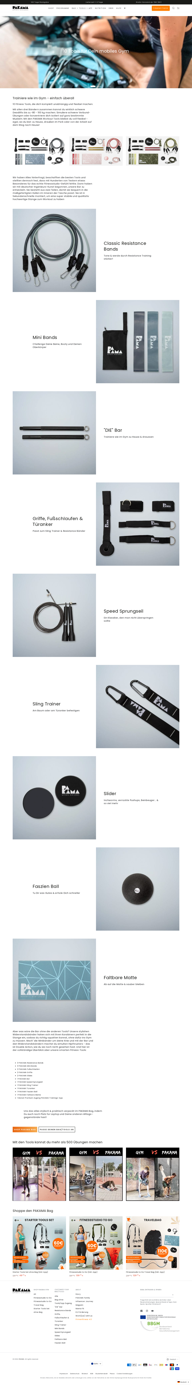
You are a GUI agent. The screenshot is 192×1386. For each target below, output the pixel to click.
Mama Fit (80, 1308)
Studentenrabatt (101, 1374)
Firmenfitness (160, 8)
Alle (56, 1296)
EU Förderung (82, 1312)
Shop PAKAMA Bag (25, 1129)
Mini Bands (59, 1328)
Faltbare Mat (61, 1339)
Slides (57, 1335)
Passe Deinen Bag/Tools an (57, 1129)
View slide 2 (99, 85)
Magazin (79, 1305)
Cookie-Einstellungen (124, 1374)
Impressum (64, 1374)
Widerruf (85, 1374)
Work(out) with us (84, 1316)
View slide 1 (93, 85)
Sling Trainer (60, 1325)
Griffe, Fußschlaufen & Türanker (62, 1318)
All (35, 1294)
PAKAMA (21, 1359)
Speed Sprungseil (63, 1332)
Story (78, 1294)
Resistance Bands (63, 1310)
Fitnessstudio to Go (43, 1298)
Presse (112, 1374)
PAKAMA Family (83, 1298)
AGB (91, 1374)
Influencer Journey (84, 1301)
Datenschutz (74, 1374)
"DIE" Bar (59, 1307)
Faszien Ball (60, 1343)
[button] (173, 8)
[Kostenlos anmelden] (173, 1294)
